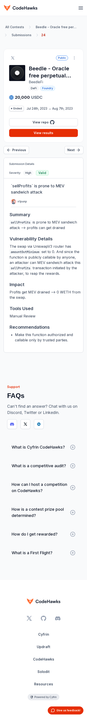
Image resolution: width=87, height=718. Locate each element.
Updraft (43, 647)
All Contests (14, 27)
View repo (41, 122)
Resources (43, 684)
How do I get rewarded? (35, 534)
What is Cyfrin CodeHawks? (38, 447)
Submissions (21, 35)
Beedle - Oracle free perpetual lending (57, 27)
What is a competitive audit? (39, 465)
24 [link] (43, 35)
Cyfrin (43, 634)
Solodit (43, 671)
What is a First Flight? (32, 552)
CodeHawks (43, 659)
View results (43, 133)
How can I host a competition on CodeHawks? (39, 487)
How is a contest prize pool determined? (38, 512)
